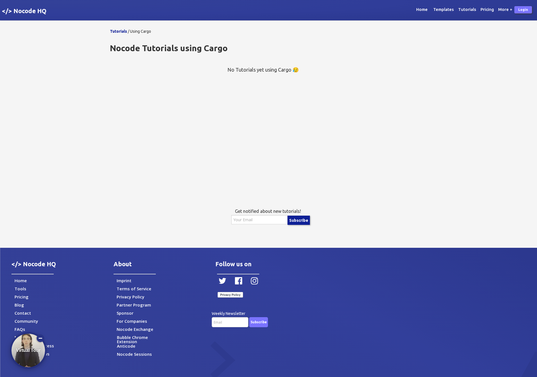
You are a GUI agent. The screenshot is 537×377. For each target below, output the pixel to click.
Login (523, 9)
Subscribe (298, 220)
